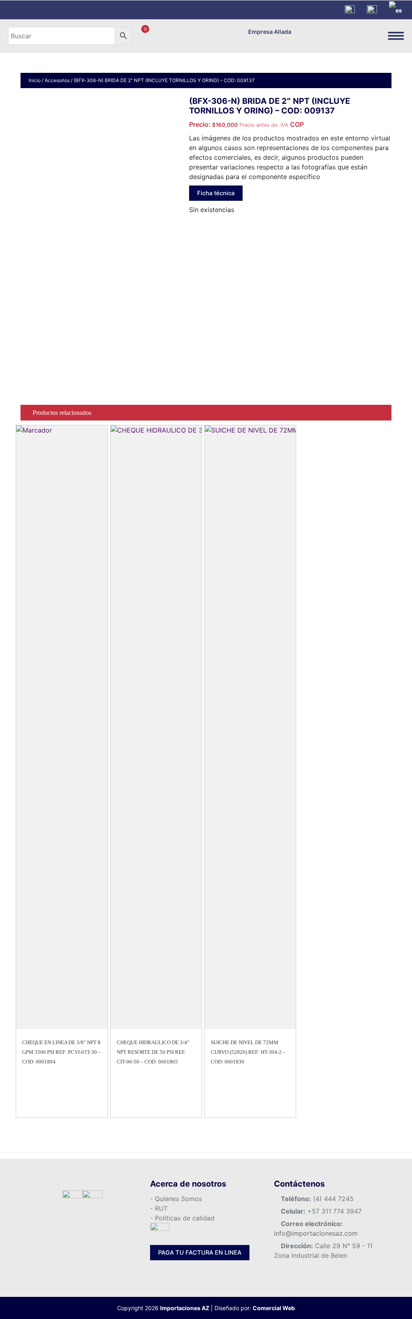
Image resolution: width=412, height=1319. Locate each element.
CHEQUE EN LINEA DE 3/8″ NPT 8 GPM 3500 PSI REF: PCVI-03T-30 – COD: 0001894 (61, 1052)
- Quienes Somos (176, 1199)
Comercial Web (274, 1308)
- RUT (159, 1208)
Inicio (35, 80)
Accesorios (57, 80)
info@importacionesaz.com (316, 1233)
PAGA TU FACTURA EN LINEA (199, 1252)
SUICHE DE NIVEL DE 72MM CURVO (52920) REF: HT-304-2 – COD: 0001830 (248, 1052)
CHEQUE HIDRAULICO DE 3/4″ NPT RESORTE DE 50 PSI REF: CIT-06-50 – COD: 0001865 (153, 1052)
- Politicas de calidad (182, 1218)
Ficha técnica (216, 193)
